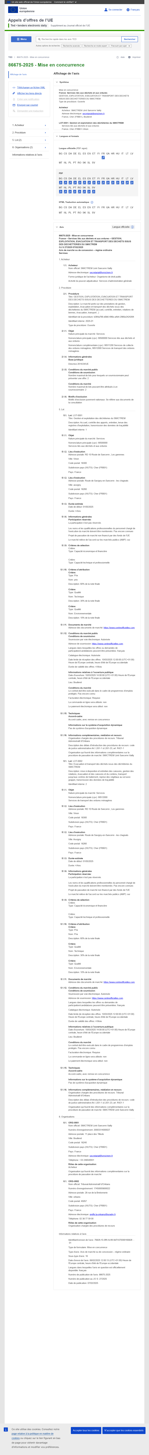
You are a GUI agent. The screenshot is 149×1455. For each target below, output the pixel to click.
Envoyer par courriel (27, 105)
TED (10, 57)
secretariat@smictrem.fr (94, 113)
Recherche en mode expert (95, 46)
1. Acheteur (18, 125)
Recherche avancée (71, 46)
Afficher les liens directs (29, 93)
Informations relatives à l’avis (27, 155)
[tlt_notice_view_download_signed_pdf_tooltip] (103, 157)
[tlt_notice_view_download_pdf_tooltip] (60, 182)
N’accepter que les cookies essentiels (123, 1430)
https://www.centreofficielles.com (119, 627)
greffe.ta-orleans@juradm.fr (103, 1214)
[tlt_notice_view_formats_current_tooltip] (132, 227)
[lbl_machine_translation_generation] (92, 202)
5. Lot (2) (16, 140)
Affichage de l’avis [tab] (18, 74)
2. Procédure (19, 132)
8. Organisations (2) (22, 147)
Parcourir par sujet (119, 46)
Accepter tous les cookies (86, 1430)
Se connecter (115, 9)
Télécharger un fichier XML (31, 87)
